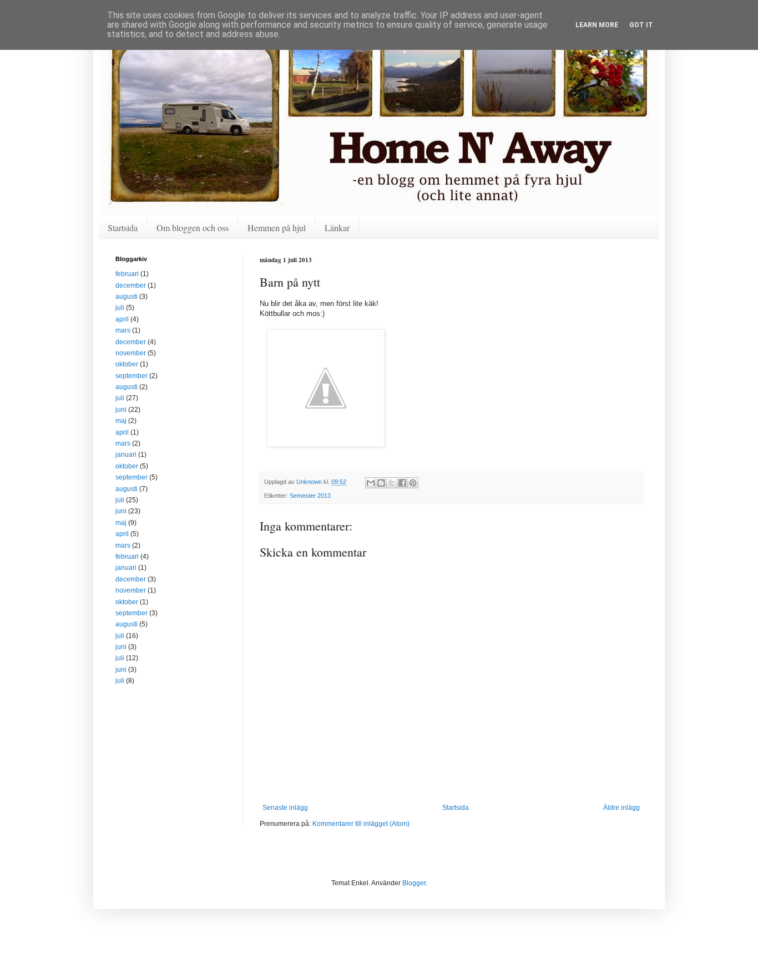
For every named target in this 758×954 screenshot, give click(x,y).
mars (122, 330)
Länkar (337, 227)
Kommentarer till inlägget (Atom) (361, 824)
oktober (126, 364)
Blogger (414, 883)
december (130, 285)
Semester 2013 (310, 495)
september (131, 376)
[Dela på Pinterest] (412, 482)
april (122, 319)
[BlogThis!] (381, 482)
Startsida (123, 227)
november (130, 353)
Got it (641, 25)
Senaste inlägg (285, 808)
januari (126, 454)
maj (121, 421)
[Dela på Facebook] (402, 482)
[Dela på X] (391, 482)
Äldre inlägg (621, 808)
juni (121, 410)
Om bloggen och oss (192, 227)
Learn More (596, 25)
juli (119, 308)
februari (127, 274)
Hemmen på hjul (276, 227)
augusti (126, 296)
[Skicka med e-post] (370, 482)
